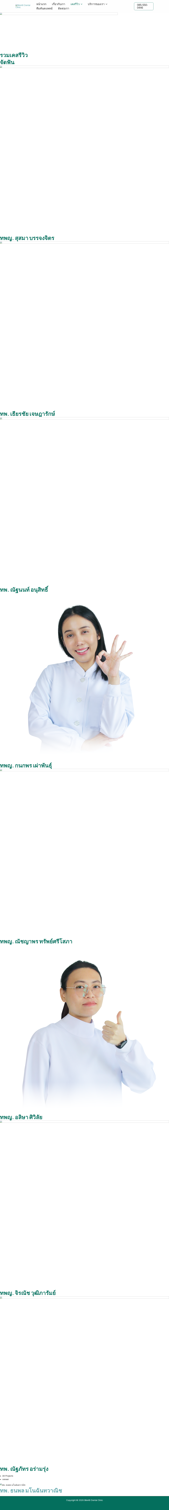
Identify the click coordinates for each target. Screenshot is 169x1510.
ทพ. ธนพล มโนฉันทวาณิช (31, 1490)
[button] (81, 4)
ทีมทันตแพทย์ (44, 8)
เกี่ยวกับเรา (58, 4)
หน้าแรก (41, 4)
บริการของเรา (96, 4)
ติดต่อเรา (63, 8)
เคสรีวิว (75, 4)
